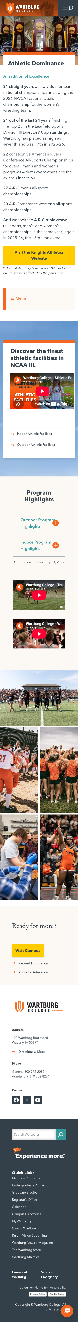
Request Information (33, 963)
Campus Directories (26, 1214)
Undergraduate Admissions (32, 1185)
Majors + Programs (26, 1178)
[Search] (61, 1134)
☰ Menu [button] (18, 298)
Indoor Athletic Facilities (34, 434)
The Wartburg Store (26, 1250)
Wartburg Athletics (25, 1257)
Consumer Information (34, 1287)
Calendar (19, 1207)
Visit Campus (27, 950)
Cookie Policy (57, 1294)
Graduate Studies (24, 1192)
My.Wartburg (21, 1221)
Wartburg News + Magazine (32, 1243)
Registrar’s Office (24, 1200)
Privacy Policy (37, 1294)
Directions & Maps (31, 1052)
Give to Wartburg (24, 1228)
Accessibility (58, 1287)
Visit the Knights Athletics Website (39, 255)
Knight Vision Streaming (29, 1235)
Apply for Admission (33, 972)
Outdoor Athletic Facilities (36, 445)
